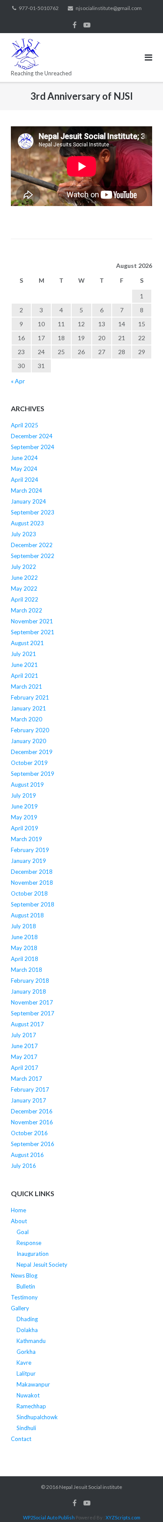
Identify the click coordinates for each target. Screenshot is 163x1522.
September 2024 (32, 446)
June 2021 (24, 664)
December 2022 (32, 544)
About (19, 1221)
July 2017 (23, 1035)
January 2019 (28, 860)
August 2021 (27, 642)
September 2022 (32, 555)
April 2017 (24, 1067)
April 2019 (24, 828)
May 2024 (24, 468)
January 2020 (28, 740)
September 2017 (32, 1013)
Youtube (86, 25)
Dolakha (27, 1329)
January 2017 (28, 1100)
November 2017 (32, 1002)
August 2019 (27, 784)
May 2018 (24, 947)
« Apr (18, 381)
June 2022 (24, 577)
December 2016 (32, 1111)
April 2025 (24, 425)
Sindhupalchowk (37, 1417)
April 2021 (24, 675)
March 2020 (26, 719)
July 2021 (23, 653)
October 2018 (29, 893)
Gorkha (26, 1351)
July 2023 (23, 534)
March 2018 (26, 969)
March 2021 (26, 686)
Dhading (27, 1319)
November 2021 (32, 621)
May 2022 (24, 588)
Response (29, 1242)
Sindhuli (26, 1427)
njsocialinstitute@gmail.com (109, 8)
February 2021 (30, 697)
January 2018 (28, 991)
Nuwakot (28, 1395)
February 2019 (30, 849)
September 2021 (32, 632)
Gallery (20, 1308)
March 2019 (26, 838)
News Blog (24, 1275)
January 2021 (28, 708)
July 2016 (23, 1165)
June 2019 (24, 806)
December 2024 (32, 436)
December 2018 (32, 871)
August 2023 (27, 523)
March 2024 (26, 490)
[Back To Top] (141, 1501)
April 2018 (24, 958)
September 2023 (32, 512)
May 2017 (24, 1056)
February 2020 (30, 730)
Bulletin (26, 1286)
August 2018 (27, 915)
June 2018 (24, 936)
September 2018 (32, 904)
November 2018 (32, 882)
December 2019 (32, 751)
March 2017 (26, 1078)
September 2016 (32, 1143)
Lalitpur (26, 1373)
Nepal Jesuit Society (42, 1264)
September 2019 (32, 773)
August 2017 (27, 1024)
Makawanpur (33, 1384)
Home (18, 1210)
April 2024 (24, 479)
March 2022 (26, 610)
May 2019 (24, 817)
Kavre (24, 1362)
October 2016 (29, 1133)
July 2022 (23, 566)
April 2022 (24, 599)
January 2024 (28, 501)
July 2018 (23, 926)
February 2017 (30, 1089)
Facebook (75, 25)
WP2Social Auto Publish (49, 1517)
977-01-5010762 (39, 8)
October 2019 (29, 762)
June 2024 (24, 457)
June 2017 (24, 1045)
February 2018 (30, 980)
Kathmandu (31, 1340)
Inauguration (33, 1253)
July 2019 (23, 795)
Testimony (24, 1297)
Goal (23, 1231)
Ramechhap (31, 1406)
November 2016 (32, 1122)
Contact (21, 1438)
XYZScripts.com (123, 1517)
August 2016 (27, 1154)
